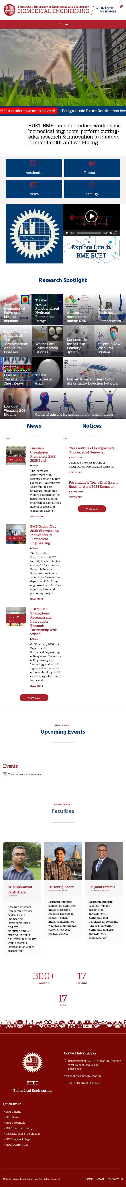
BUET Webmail (15, 1154)
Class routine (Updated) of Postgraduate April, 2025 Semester (89, 540)
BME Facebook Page (18, 1170)
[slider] (89, 233)
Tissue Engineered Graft (44, 379)
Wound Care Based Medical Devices (46, 348)
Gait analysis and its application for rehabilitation (74, 414)
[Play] (67, 232)
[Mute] (110, 232)
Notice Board (77, 457)
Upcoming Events (63, 763)
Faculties (63, 843)
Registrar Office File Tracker (23, 1165)
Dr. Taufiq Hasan (61, 918)
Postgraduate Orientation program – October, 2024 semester (88, 603)
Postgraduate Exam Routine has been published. (68, 110)
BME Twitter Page (17, 1176)
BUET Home (13, 1143)
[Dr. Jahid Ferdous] (104, 892)
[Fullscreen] (115, 232)
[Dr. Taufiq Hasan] (63, 892)
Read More (36, 528)
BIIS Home (12, 1148)
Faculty (92, 194)
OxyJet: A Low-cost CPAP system (110, 348)
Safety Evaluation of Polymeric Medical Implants (14, 312)
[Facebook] (120, 2)
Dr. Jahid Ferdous (102, 918)
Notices (91, 426)
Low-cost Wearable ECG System (15, 410)
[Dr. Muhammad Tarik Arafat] (22, 892)
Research (92, 173)
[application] (91, 220)
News (34, 194)
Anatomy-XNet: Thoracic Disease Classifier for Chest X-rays (15, 375)
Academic (34, 173)
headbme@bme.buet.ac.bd (84, 1107)
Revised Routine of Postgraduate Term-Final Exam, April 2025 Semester (93, 486)
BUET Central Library (19, 1159)
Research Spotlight (63, 280)
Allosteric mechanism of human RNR (78, 316)
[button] (91, 216)
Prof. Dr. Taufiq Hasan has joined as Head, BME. (46, 452)
